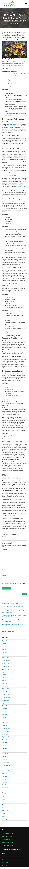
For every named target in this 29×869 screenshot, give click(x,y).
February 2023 (5, 756)
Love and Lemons (11, 273)
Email (3, 569)
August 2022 (5, 773)
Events (3, 805)
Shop (3, 816)
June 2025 (4, 677)
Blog (3, 860)
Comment (4, 549)
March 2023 (5, 754)
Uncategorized (5, 822)
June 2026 (4, 646)
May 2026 (4, 649)
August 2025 (5, 672)
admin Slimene (12, 534)
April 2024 (4, 717)
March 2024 (5, 720)
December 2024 (6, 694)
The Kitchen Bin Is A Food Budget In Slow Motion (13, 603)
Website (4, 575)
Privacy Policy (5, 862)
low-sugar (10, 495)
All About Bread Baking (7, 845)
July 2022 (4, 776)
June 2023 (4, 745)
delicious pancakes (12, 124)
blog (3, 796)
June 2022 (4, 779)
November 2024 (6, 697)
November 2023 (6, 731)
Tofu (3, 61)
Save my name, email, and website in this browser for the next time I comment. (14, 584)
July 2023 (4, 742)
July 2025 (4, 674)
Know (3, 807)
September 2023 (6, 737)
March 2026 (5, 655)
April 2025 (4, 683)
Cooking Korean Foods (7, 839)
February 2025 (5, 689)
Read (3, 813)
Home (11, 12)
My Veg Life (5, 810)
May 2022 (4, 782)
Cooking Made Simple (7, 833)
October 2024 (5, 700)
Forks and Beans (21, 374)
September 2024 (6, 703)
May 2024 (4, 714)
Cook (16, 12)
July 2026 (4, 643)
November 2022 (6, 765)
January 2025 (5, 691)
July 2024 (4, 708)
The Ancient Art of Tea (7, 842)
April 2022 (4, 785)
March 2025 (5, 686)
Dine (3, 802)
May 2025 (4, 680)
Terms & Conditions (6, 865)
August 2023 (5, 739)
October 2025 (5, 666)
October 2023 (5, 734)
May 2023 (4, 748)
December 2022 (6, 762)
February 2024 (5, 722)
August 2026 (5, 641)
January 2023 (5, 759)
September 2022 (6, 770)
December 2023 (6, 728)
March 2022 (5, 787)
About (3, 857)
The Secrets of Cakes (7, 836)
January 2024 (5, 725)
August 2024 (5, 706)
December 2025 (6, 660)
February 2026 (5, 658)
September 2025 (6, 669)
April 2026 (4, 652)
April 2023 (4, 751)
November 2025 (6, 663)
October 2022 (5, 768)
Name (4, 564)
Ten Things (4, 819)
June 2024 (4, 711)
